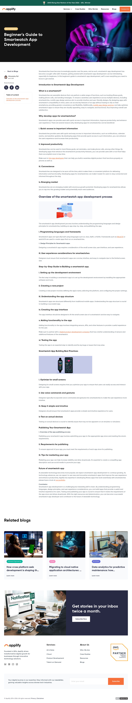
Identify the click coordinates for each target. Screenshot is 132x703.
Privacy (33, 698)
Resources (105, 9)
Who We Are (93, 9)
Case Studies (80, 9)
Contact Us (125, 9)
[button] (68, 9)
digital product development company (74, 332)
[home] (9, 9)
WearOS (120, 237)
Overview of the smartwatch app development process (17, 99)
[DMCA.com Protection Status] (121, 698)
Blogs (114, 9)
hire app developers (56, 158)
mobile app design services (103, 105)
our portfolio (60, 480)
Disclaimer (40, 698)
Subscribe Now (81, 619)
